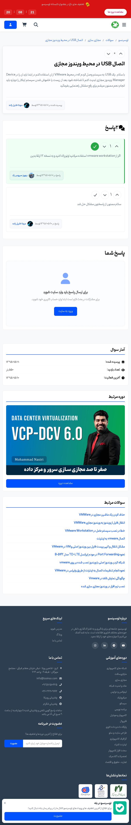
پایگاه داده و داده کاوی (116, 727)
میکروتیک (122, 698)
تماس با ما (57, 641)
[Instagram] (95, 645)
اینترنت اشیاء (120, 744)
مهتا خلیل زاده (16, 105)
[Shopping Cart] (24, 24)
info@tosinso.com (47, 678)
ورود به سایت (65, 311)
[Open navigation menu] (124, 25)
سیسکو (123, 703)
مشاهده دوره (65, 483)
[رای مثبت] (121, 54)
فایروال (123, 721)
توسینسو (123, 40)
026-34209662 (49, 691)
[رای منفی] (108, 54)
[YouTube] (123, 645)
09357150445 (49, 685)
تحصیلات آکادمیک (118, 756)
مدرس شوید (56, 629)
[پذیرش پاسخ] (95, 146)
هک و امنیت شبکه (118, 686)
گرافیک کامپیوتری (118, 739)
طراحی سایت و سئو (118, 733)
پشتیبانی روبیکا (50, 698)
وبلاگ (59, 635)
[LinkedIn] (104, 645)
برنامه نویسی (121, 709)
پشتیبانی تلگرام (50, 704)
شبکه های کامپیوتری (117, 668)
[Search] (36, 24)
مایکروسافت (121, 674)
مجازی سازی (94, 40)
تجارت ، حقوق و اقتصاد (116, 762)
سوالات (110, 40)
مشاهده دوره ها (115, 12)
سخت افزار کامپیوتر (117, 750)
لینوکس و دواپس (119, 692)
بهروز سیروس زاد (19, 175)
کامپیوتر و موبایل (118, 715)
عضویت (13, 743)
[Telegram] (114, 645)
